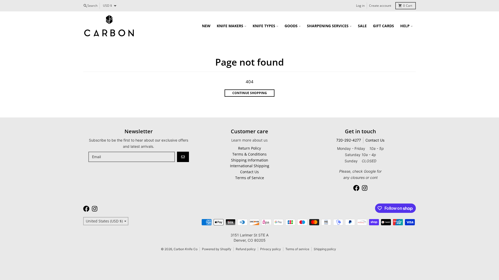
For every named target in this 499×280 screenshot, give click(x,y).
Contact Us (374, 140)
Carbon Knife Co (186, 249)
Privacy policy (270, 249)
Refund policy (246, 249)
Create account (380, 5)
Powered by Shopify (216, 249)
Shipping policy (325, 249)
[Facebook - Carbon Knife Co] (356, 188)
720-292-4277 (348, 140)
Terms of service (297, 249)
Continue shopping (249, 93)
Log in (360, 5)
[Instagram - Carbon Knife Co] (365, 188)
